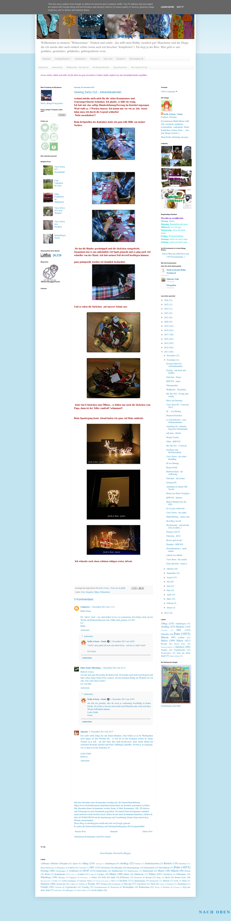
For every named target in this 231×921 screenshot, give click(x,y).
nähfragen (69, 890)
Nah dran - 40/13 (173, 535)
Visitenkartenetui (100, 887)
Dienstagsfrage (133, 867)
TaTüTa (81, 884)
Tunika (162, 884)
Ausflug (165, 626)
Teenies (164, 649)
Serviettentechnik (102, 881)
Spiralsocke (154, 880)
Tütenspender (172, 385)
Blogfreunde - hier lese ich (78, 67)
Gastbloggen (60, 871)
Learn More (167, 7)
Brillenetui (61, 867)
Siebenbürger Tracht (60, 236)
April (169, 594)
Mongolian (171, 285)
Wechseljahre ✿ (136, 59)
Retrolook (138, 877)
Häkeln (165, 637)
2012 (166, 612)
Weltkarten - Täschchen (176, 389)
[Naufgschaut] (176, 165)
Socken (123, 880)
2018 (166, 330)
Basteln (180, 626)
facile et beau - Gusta (96, 641)
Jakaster (84, 731)
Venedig (85, 887)
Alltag (164, 623)
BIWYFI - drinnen (174, 497)
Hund (161, 870)
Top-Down (141, 883)
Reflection (124, 877)
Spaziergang (139, 880)
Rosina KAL (179, 643)
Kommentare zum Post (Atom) (98, 836)
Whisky (157, 887)
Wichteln (166, 887)
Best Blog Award (173, 520)
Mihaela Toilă (172, 279)
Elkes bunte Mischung (90, 667)
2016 (166, 338)
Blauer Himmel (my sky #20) (176, 503)
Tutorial (170, 884)
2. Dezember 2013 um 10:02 (122, 641)
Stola (184, 880)
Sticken (166, 880)
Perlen (94, 877)
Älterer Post (147, 831)
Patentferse (84, 877)
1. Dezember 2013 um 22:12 (113, 667)
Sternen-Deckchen (174, 415)
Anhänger (99, 863)
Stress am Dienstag (174, 400)
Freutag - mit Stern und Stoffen (176, 371)
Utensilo (58, 887)
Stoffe (176, 880)
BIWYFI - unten (173, 381)
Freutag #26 (171, 482)
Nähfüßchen (167, 874)
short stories (174, 656)
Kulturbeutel (60, 874)
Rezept (164, 643)
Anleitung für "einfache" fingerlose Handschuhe (177, 427)
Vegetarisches (179, 649)
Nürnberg (46, 877)
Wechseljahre (166, 653)
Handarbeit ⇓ (80, 59)
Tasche (91, 883)
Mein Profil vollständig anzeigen (174, 137)
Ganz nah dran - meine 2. (177, 563)
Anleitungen (180, 623)
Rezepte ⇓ (95, 59)
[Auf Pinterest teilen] (142, 588)
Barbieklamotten (152, 863)
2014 (166, 347)
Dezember (171, 355)
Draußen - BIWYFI (174, 544)
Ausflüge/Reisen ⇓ (62, 59)
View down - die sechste (176, 559)
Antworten (84, 629)
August (170, 577)
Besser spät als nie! (174, 540)
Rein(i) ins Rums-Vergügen (177, 493)
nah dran (58, 890)
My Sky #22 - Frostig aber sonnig (177, 395)
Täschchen (181, 883)
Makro (164, 640)
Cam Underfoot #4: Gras (58, 183)
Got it (180, 7)
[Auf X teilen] (137, 588)
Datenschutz (57, 67)
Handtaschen (117, 870)
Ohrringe (61, 877)
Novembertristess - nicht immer (176, 549)
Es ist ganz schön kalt (175, 508)
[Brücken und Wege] (176, 186)
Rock (167, 877)
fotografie (89, 592)
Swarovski (60, 883)
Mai (169, 590)
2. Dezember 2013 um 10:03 (122, 699)
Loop (91, 874)
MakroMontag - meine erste (178, 516)
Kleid (47, 874)
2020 (166, 321)
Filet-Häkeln (164, 867)
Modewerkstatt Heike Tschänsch (176, 271)
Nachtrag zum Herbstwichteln (173, 451)
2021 (166, 317)
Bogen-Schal (171, 467)
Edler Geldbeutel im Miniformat (59, 198)
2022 (166, 313)
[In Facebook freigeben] (140, 588)
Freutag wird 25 (173, 531)
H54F (86, 870)
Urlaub (44, 887)
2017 (166, 334)
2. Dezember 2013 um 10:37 (101, 731)
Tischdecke (116, 884)
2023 (166, 308)
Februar (170, 603)
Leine (72, 874)
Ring (159, 877)
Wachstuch (115, 887)
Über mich (108, 59)
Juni (169, 586)
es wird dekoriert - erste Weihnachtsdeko (176, 421)
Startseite (47, 59)
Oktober (170, 568)
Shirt (113, 880)
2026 (166, 300)
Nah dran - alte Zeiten (175, 478)
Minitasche (139, 874)
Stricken (179, 646)
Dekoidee (165, 634)
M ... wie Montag (173, 411)
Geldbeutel (73, 870)
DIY (179, 630)
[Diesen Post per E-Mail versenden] (132, 588)
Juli (168, 581)
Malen (126, 874)
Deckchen (105, 867)
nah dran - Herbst (173, 433)
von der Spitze (97, 890)
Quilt (113, 877)
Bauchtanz (183, 863)
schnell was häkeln (174, 555)
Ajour (74, 863)
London (181, 637)
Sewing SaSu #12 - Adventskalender (174, 364)
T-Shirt (72, 884)
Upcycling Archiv (120, 67)
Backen (138, 863)
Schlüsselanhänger (69, 880)
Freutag (45, 870)
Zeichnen (176, 887)
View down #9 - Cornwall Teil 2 (177, 405)
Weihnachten (105, 592)
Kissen (187, 870)
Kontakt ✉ (120, 59)
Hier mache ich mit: (139, 67)
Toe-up (127, 883)
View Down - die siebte (176, 512)
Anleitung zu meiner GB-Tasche (177, 487)
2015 (166, 343)
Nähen (96, 592)
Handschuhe (101, 870)
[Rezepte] (176, 208)
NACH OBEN (215, 912)
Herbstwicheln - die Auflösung (174, 472)
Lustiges (100, 874)
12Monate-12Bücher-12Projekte (54, 863)
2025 (166, 304)
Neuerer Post (80, 831)
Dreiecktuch (149, 867)
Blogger (127, 853)
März (169, 598)
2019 (166, 325)
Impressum (43, 67)
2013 (166, 351)
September (171, 573)
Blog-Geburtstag (47, 867)
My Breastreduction (101, 67)
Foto (83, 592)
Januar (170, 607)
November (171, 359)
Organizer (72, 877)
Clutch (71, 867)
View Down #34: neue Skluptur (59, 210)
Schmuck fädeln (166, 647)
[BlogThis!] (135, 588)
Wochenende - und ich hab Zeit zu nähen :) (177, 526)
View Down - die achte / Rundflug (176, 457)
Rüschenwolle (45, 881)
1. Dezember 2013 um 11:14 (102, 606)
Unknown (84, 606)
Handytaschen (133, 871)
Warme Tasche (172, 437)
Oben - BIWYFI (173, 441)
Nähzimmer (181, 874)
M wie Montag (172, 463)
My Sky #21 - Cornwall (176, 445)
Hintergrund (148, 870)
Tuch (153, 883)
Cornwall (164, 630)
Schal (55, 880)
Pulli (104, 877)
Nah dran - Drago (173, 377)
